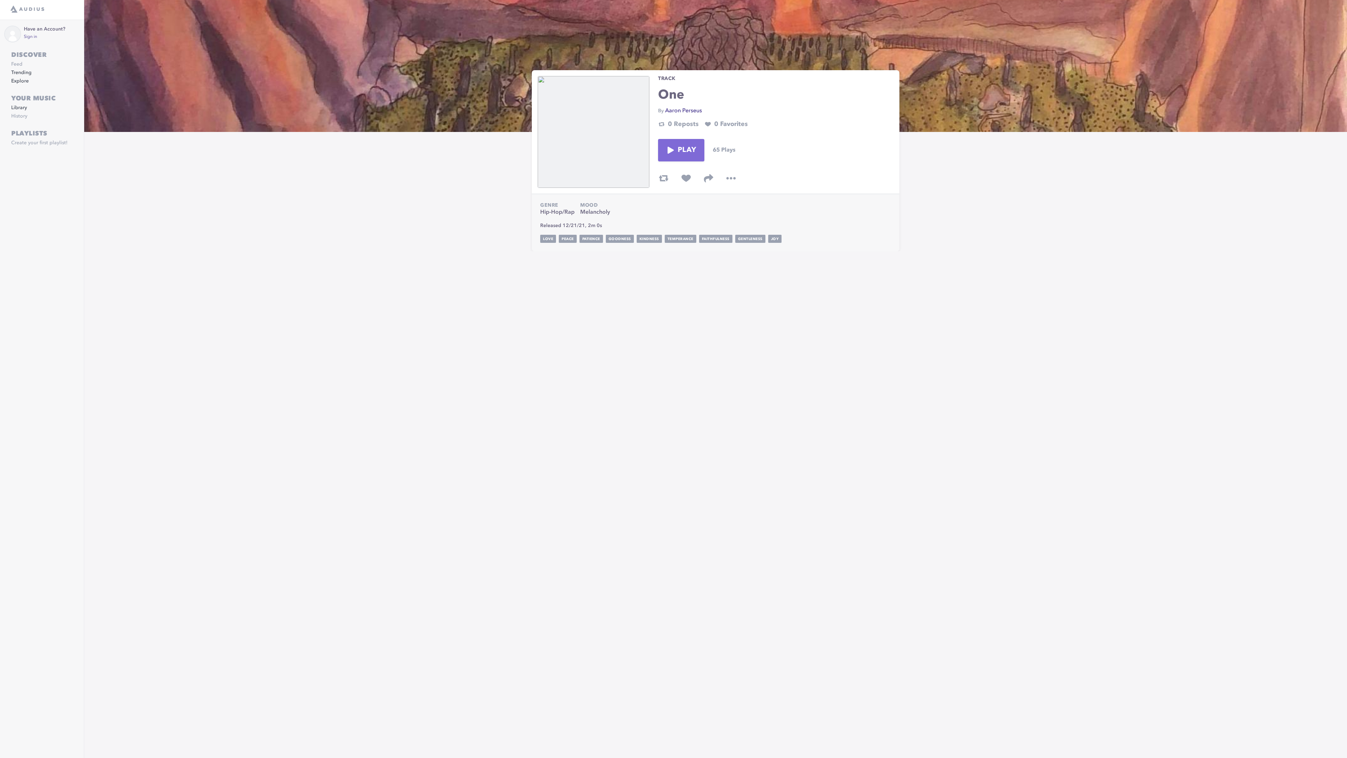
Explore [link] (20, 81)
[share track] (708, 178)
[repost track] (663, 178)
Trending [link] (21, 72)
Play (687, 150)
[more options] (731, 178)
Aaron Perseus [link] (683, 111)
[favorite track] (686, 178)
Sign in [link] (30, 37)
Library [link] (19, 107)
